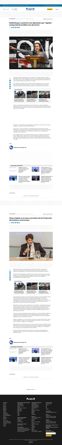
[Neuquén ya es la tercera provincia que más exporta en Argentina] (13, 169)
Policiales (11, 5)
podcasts (22, 5)
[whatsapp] (12, 27)
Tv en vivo (51, 5)
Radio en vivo (56, 5)
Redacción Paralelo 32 (20, 147)
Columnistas (26, 5)
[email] (17, 27)
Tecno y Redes (16, 5)
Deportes (7, 5)
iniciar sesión (28, 195)
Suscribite (50, 9)
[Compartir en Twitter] (15, 27)
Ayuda (36, 440)
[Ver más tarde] (10, 27)
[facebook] (13, 27)
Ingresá (57, 9)
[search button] (4, 5)
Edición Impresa (46, 5)
